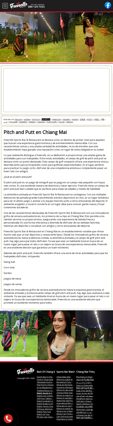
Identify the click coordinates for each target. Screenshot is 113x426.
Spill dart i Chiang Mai (85, 401)
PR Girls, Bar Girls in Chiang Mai (50, 417)
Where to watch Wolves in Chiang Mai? (73, 379)
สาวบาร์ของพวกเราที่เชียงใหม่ (49, 387)
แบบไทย (27, 119)
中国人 (97, 119)
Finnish (32, 122)
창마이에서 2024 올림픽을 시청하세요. (92, 409)
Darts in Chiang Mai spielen (88, 385)
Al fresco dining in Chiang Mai (50, 409)
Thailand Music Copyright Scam (50, 390)
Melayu (70, 122)
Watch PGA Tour (44, 411)
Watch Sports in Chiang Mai (49, 393)
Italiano (66, 119)
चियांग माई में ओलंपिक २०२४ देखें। (88, 417)
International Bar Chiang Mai (68, 403)
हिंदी (103, 119)
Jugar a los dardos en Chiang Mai (90, 390)
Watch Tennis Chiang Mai (48, 406)
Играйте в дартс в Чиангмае (89, 398)
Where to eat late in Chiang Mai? (70, 398)
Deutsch (36, 119)
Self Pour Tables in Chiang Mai (50, 398)
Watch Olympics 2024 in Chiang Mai (91, 404)
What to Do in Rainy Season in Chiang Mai (74, 411)
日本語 (82, 119)
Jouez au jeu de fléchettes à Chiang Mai (93, 393)
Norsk (75, 119)
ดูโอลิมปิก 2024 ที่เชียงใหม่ (87, 406)
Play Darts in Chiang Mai (66, 419)
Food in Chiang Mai (45, 379)
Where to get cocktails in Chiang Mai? (72, 390)
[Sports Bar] (26, 373)
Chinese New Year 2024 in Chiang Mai (72, 392)
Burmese (23, 122)
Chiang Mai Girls (63, 377)
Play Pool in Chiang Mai (47, 384)
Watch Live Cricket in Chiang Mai (51, 395)
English (18, 119)
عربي (5, 122)
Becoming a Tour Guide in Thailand (71, 382)
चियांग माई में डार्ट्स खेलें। (85, 388)
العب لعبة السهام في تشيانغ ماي (89, 396)
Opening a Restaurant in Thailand (71, 387)
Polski (62, 122)
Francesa (56, 119)
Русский (13, 122)
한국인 (89, 119)
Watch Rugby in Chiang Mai (48, 403)
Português (52, 122)
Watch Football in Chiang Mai (49, 401)
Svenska (41, 122)
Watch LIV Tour (43, 414)
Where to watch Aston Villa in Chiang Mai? (74, 408)
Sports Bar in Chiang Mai (47, 377)
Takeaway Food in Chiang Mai (49, 382)
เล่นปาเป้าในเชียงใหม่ (85, 379)
